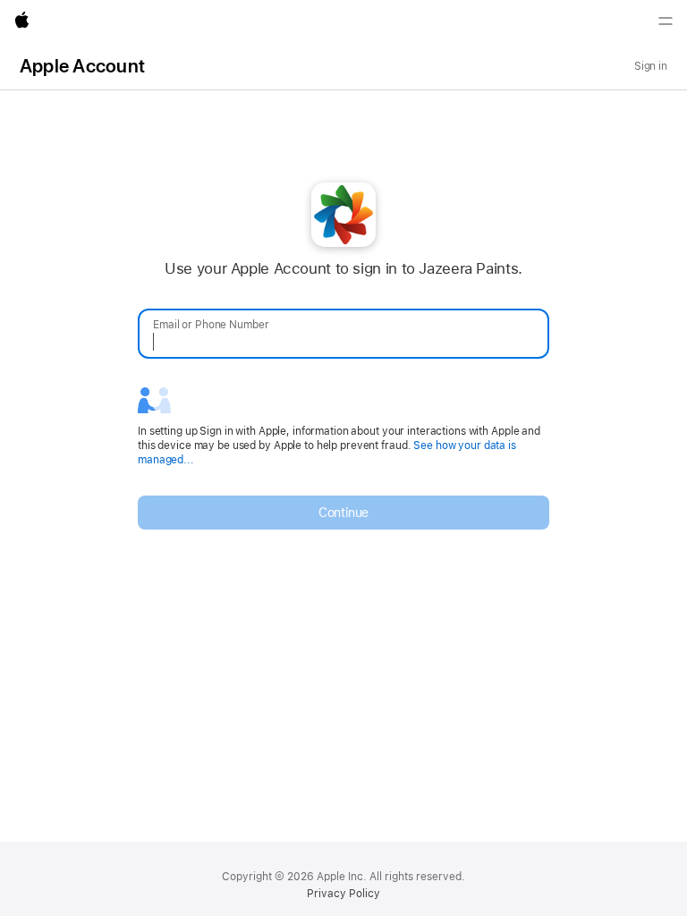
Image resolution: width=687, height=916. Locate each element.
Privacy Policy (343, 893)
